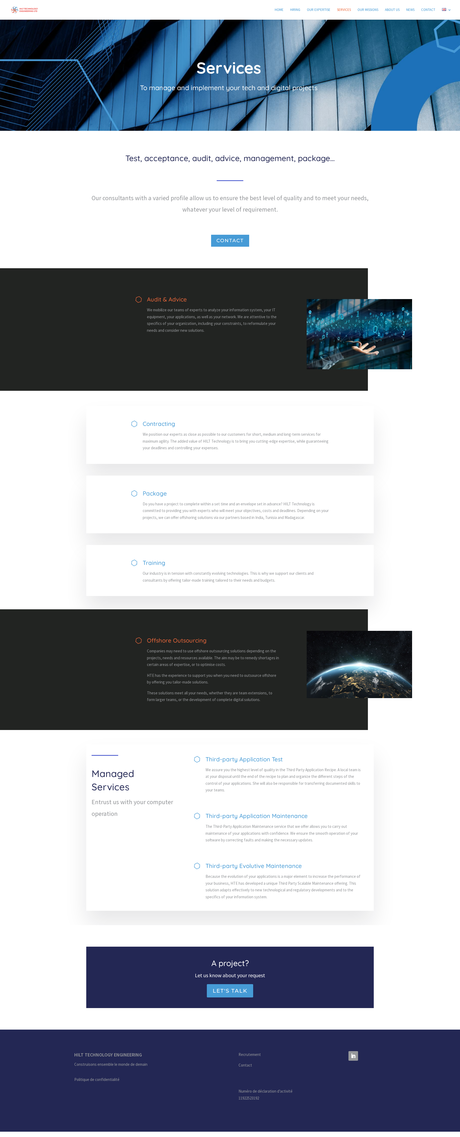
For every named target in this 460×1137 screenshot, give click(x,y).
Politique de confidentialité (97, 1079)
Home (279, 10)
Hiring (295, 10)
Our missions (368, 10)
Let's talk (230, 991)
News (410, 10)
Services (344, 10)
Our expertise (318, 10)
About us (392, 10)
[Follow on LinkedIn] (353, 1056)
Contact (428, 10)
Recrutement (250, 1054)
